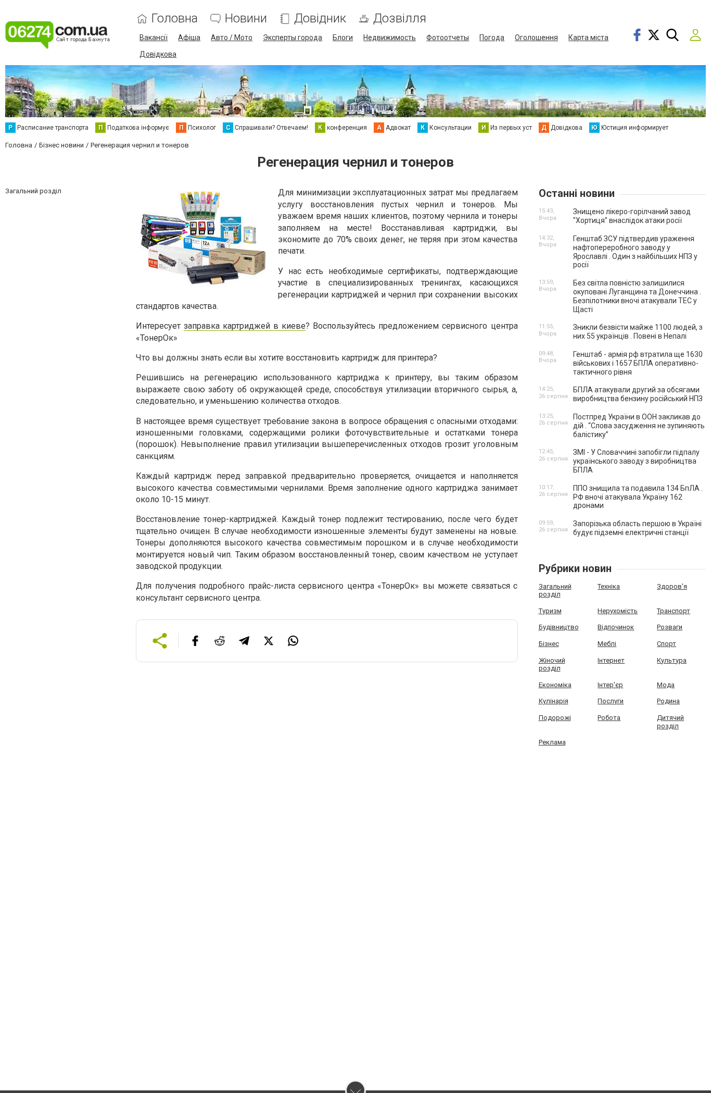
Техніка (609, 586)
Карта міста (588, 37)
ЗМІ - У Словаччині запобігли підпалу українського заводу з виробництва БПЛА (636, 461)
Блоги (343, 37)
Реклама (552, 742)
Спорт (666, 644)
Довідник (320, 18)
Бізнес (549, 644)
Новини (246, 18)
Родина (668, 701)
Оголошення (536, 37)
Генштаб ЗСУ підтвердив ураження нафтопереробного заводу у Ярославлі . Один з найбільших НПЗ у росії (635, 251)
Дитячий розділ (670, 722)
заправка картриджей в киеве (245, 326)
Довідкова (157, 54)
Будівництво (559, 627)
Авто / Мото (231, 37)
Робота (609, 718)
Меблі (607, 644)
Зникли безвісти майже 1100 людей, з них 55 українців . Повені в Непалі (638, 331)
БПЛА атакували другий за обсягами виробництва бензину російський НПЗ (638, 394)
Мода (666, 685)
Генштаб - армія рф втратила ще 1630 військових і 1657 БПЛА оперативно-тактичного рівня (638, 363)
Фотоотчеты (447, 37)
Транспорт (673, 611)
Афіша (189, 37)
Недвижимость (389, 37)
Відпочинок (616, 627)
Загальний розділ (555, 590)
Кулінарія (553, 701)
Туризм (550, 611)
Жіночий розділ (552, 664)
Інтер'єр (610, 685)
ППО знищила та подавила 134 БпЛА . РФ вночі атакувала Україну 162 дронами (638, 497)
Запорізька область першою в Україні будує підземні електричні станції (637, 528)
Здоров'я (672, 586)
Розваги (669, 627)
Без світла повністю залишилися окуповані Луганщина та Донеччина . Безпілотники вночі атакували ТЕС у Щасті (637, 296)
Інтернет (611, 660)
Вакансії (153, 37)
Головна (174, 18)
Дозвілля (399, 18)
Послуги (611, 701)
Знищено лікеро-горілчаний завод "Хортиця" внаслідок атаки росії (632, 216)
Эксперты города (292, 37)
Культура (672, 660)
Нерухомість (618, 611)
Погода (491, 37)
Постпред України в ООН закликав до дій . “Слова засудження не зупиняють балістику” (639, 426)
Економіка (555, 685)
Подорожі (555, 718)
